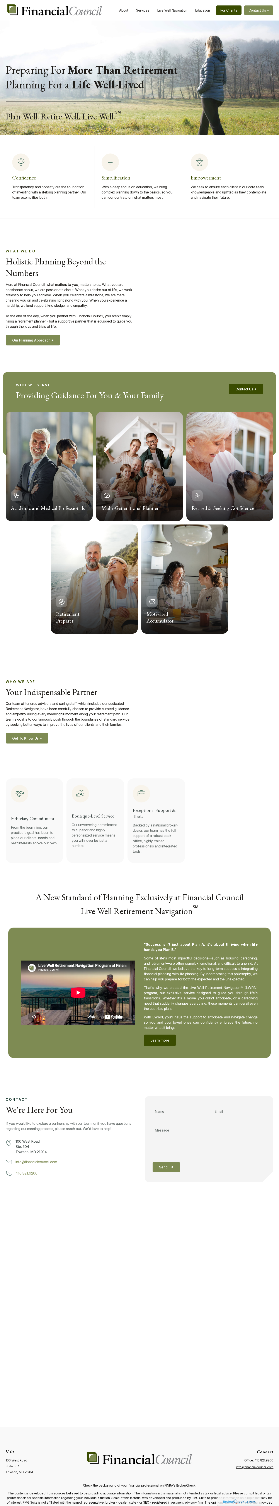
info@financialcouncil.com (36, 1162)
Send (163, 1167)
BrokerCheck (186, 1485)
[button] (123, 10)
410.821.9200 (26, 1173)
